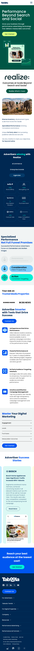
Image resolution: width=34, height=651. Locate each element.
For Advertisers (7, 598)
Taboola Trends (7, 603)
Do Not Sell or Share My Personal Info (12, 641)
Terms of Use (14, 637)
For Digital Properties (9, 609)
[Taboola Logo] (4, 3)
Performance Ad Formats (11, 631)
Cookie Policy (6, 637)
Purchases (5, 434)
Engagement (6, 423)
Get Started (9, 34)
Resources (5, 620)
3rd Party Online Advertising (10, 639)
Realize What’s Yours (17, 91)
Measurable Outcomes (10, 439)
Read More (13, 509)
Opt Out (21, 637)
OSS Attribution (7, 644)
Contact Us (9, 321)
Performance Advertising (10, 625)
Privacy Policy (15, 644)
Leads (4, 428)
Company (5, 614)
